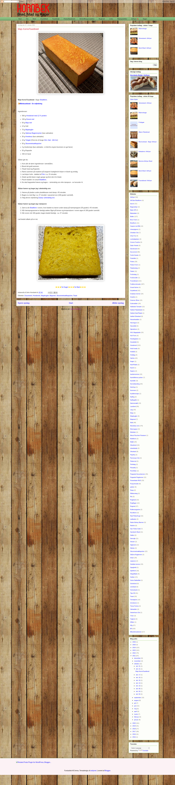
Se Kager (64, 287)
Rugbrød (102, 19)
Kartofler (133, 381)
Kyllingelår (133, 400)
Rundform (133, 512)
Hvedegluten (134, 339)
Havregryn (133, 322)
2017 (134, 731)
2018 (134, 729)
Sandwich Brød (135, 532)
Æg (131, 625)
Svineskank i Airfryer (145, 38)
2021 (134, 656)
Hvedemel (36, 295)
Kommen (133, 390)
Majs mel (28, 123)
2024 (134, 647)
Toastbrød (55, 19)
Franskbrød (134, 281)
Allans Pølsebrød (144, 132)
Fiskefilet (133, 258)
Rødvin (132, 525)
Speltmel (133, 570)
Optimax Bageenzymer (33, 133)
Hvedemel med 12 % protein (36, 116)
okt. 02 (138, 694)
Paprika (132, 455)
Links (111, 19)
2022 (134, 653)
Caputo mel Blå (135, 226)
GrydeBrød (44, 19)
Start (20, 19)
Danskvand (133, 248)
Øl (131, 628)
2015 (134, 737)
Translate (145, 750)
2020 (134, 723)
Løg (131, 409)
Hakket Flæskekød (136, 310)
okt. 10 (138, 686)
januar (136, 720)
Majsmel (53, 295)
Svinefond (133, 583)
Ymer (132, 616)
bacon (132, 203)
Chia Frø (133, 236)
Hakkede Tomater (136, 306)
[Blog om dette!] (51, 293)
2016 (134, 734)
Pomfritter (133, 471)
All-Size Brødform (135, 200)
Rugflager (133, 503)
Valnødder (133, 609)
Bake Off (133, 210)
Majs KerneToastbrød (28, 29)
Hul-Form (133, 335)
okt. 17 (138, 675)
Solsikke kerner (135, 564)
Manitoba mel (134, 426)
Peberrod (133, 461)
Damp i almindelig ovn (46, 198)
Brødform (133, 223)
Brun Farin (133, 220)
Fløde (132, 271)
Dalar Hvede (134, 245)
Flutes (132, 261)
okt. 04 (138, 691)
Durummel (28, 295)
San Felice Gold (135, 529)
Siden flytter (134, 99)
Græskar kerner (135, 294)
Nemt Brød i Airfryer (145, 48)
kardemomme (134, 374)
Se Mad (77, 287)
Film (43, 174)
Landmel (133, 406)
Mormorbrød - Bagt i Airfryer (148, 142)
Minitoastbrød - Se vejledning (31, 103)
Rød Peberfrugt (135, 516)
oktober (136, 664)
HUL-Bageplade (135, 332)
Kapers (132, 371)
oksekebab (133, 448)
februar (136, 717)
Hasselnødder (134, 319)
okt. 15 (138, 680)
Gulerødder (134, 303)
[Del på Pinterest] (57, 293)
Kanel (132, 368)
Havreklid (133, 326)
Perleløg (133, 464)
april (135, 711)
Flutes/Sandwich (69, 19)
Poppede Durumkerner (137, 474)
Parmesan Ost (134, 458)
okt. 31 (138, 666)
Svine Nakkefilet (135, 580)
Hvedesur (28, 136)
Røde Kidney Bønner (137, 522)
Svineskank (134, 590)
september (137, 697)
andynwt (93, 770)
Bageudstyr (134, 207)
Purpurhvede (134, 483)
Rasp (132, 490)
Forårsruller (134, 277)
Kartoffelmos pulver (136, 377)
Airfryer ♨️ (135, 19)
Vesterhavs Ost (135, 612)
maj (135, 708)
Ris (131, 496)
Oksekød (133, 451)
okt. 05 (138, 688)
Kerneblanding (135, 384)
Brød (34, 19)
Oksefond (133, 445)
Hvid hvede (133, 348)
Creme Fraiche (135, 242)
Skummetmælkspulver (33, 143)
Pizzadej (133, 467)
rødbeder (133, 519)
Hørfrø (132, 358)
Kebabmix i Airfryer (145, 151)
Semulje (132, 538)
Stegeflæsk (133, 574)
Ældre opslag (118, 303)
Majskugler (29, 130)
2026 (134, 642)
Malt (131, 422)
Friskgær (141, 122)
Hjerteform (133, 329)
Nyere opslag (23, 303)
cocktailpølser (134, 239)
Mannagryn (134, 429)
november (137, 661)
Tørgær (28, 140)
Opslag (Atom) (75, 309)
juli (135, 703)
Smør (132, 558)
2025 (134, 644)
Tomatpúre (133, 599)
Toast (75, 295)
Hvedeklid (133, 342)
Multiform (133, 438)
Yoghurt (132, 619)
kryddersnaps (134, 393)
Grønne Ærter (134, 300)
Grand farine (134, 287)
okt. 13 (138, 683)
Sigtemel (133, 545)
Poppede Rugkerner (136, 477)
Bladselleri (133, 213)
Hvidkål (132, 351)
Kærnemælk (134, 403)
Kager (145, 19)
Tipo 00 (132, 593)
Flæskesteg (134, 268)
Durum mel (30, 119)
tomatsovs (133, 603)
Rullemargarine (135, 509)
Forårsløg (133, 274)
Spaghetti (133, 567)
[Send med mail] (49, 293)
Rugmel (132, 506)
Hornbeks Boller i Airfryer (140, 75)
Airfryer (132, 197)
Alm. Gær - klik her (50, 140)
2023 (134, 650)
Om (27, 19)
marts (136, 714)
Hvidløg (132, 355)
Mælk (132, 442)
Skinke (132, 548)
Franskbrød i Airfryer (145, 180)
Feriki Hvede (134, 255)
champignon (134, 229)
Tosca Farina (134, 606)
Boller (132, 216)
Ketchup (133, 387)
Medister (133, 432)
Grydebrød (133, 290)
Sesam (132, 541)
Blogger (107, 770)
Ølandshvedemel (135, 632)
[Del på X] (53, 293)
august (136, 700)
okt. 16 (138, 677)
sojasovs (133, 561)
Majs (131, 413)
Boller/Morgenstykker (87, 19)
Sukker (132, 577)
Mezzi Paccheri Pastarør (138, 435)
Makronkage (143, 28)
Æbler (132, 622)
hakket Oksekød (135, 316)
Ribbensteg (134, 493)
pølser (132, 487)
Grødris (132, 297)
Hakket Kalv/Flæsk (136, 313)
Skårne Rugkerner (136, 554)
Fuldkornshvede (135, 284)
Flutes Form (134, 265)
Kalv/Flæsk (133, 364)
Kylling (132, 397)
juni (135, 706)
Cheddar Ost (134, 232)
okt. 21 (138, 669)
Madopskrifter (122, 19)
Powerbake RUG (135, 480)
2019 (134, 726)
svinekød (133, 587)
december (137, 658)
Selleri (132, 535)
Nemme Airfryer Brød (145, 161)
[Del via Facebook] (55, 293)
